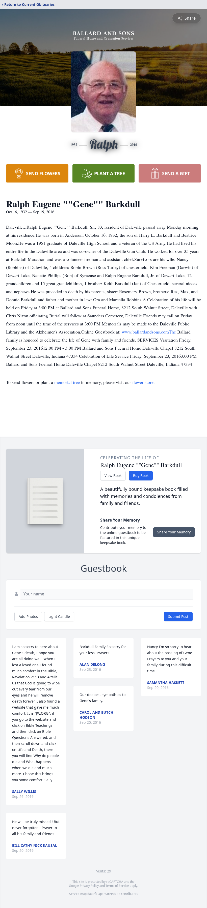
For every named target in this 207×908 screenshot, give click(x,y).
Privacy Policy (89, 886)
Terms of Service (117, 886)
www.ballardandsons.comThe (149, 332)
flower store (142, 382)
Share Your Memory (174, 532)
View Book (113, 475)
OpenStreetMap (109, 894)
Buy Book (140, 475)
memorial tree (67, 382)
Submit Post (178, 616)
